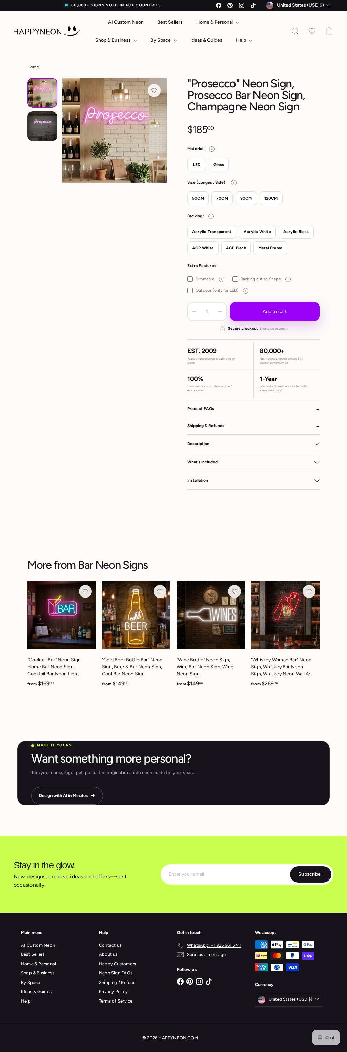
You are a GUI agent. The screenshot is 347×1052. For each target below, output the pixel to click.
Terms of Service (115, 1001)
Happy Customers (117, 963)
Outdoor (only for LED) (221, 290)
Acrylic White (257, 231)
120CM (271, 198)
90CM (246, 198)
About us (108, 954)
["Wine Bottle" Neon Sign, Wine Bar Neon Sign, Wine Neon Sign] (211, 637)
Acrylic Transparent (211, 231)
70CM (222, 198)
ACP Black (236, 248)
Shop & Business (113, 40)
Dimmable (209, 279)
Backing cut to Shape (264, 279)
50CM (198, 198)
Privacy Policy (113, 991)
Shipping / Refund (117, 982)
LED (197, 164)
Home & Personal (215, 22)
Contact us (110, 945)
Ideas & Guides (206, 40)
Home (33, 67)
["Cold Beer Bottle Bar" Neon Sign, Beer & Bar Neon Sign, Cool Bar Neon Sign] (136, 637)
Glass (218, 164)
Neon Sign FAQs (115, 972)
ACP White (203, 248)
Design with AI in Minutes (63, 795)
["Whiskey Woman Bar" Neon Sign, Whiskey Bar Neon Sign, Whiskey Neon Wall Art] (285, 637)
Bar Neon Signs (113, 564)
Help (241, 40)
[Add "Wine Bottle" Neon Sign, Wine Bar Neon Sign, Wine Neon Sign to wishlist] (234, 591)
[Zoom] (114, 130)
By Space (161, 40)
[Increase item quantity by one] (220, 311)
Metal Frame (270, 248)
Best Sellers (170, 22)
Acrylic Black (296, 231)
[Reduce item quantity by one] (194, 311)
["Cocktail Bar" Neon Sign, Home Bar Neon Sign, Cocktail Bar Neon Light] (61, 637)
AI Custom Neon (126, 22)
